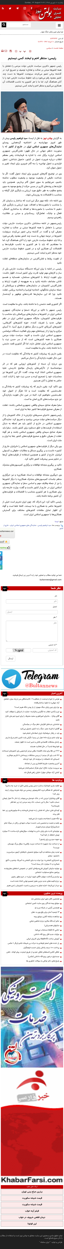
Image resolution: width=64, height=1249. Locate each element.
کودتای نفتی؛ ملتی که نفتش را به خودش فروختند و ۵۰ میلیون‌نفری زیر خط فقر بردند (30, 812)
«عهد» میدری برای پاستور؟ (49, 839)
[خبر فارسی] (32, 1126)
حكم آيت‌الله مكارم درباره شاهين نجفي (44, 921)
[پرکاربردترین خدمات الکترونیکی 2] (32, 1017)
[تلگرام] (32, 679)
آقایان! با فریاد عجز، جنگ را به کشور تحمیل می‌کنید (39, 728)
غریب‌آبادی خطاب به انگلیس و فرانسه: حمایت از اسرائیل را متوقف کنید (32, 711)
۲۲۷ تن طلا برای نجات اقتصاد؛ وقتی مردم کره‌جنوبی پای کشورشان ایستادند (30, 750)
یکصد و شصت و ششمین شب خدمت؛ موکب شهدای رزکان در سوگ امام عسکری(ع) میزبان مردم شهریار (31, 825)
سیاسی (49, 48)
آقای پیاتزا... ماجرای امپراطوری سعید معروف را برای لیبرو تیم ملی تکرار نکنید (32, 718)
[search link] (4, 24)
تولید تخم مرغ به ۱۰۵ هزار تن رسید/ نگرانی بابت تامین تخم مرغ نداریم (32, 737)
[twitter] (10, 8)
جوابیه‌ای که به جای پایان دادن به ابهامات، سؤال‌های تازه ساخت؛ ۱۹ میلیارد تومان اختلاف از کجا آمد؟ (30, 833)
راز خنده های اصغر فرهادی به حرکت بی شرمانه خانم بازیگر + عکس (33, 943)
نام (56, 596)
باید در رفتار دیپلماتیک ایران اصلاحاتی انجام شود (41, 733)
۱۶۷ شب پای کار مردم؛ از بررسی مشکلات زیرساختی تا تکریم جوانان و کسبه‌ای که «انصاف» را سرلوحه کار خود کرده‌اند (33, 757)
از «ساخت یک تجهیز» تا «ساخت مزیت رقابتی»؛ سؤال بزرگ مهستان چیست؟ (33, 845)
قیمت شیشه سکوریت (32, 1198)
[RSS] (3, 8)
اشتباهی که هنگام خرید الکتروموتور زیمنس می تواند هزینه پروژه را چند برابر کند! (32, 792)
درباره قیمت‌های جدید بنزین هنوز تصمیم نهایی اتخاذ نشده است (34, 881)
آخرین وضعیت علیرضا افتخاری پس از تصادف (41, 763)
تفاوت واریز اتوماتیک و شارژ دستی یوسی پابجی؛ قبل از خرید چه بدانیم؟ (32, 785)
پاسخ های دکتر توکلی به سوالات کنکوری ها (42, 960)
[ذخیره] (11, 51)
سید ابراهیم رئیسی (44, 525)
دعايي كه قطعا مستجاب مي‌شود (47, 929)
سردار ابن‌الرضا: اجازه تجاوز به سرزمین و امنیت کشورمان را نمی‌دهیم (33, 885)
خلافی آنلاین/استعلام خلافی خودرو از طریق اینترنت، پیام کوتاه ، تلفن (32, 952)
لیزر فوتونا (32, 1224)
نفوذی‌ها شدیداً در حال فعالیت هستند (44, 746)
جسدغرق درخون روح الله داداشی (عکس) (43, 956)
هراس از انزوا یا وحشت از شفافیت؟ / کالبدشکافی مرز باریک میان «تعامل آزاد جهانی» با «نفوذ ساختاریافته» (31, 701)
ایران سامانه (44, 1242)
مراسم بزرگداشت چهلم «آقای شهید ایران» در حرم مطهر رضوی (35, 876)
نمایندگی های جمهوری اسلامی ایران (23, 525)
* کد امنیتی (53, 645)
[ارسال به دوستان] (5, 51)
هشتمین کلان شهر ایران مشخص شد (45, 898)
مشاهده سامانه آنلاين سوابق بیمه (46, 916)
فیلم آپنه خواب (32, 1211)
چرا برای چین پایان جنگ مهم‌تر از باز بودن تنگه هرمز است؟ (40, 31)
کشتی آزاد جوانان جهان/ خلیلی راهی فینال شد (41, 772)
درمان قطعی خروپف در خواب (32, 1217)
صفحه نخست (58, 48)
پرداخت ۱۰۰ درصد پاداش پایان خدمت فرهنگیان (41, 947)
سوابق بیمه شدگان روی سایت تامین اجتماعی (42, 903)
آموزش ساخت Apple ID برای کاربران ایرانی (43, 938)
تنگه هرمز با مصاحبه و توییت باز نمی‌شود (44, 818)
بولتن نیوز (47, 138)
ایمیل (55, 606)
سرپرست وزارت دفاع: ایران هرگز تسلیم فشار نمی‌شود (38, 768)
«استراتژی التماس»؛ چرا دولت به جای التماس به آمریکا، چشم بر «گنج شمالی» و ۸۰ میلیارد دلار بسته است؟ (32, 862)
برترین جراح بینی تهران (32, 1192)
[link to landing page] (47, 13)
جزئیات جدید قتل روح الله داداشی (46, 934)
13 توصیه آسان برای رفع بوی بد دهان (45, 912)
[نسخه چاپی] (2, 51)
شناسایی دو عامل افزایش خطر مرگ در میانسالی (41, 724)
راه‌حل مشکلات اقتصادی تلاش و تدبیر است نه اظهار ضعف (37, 742)
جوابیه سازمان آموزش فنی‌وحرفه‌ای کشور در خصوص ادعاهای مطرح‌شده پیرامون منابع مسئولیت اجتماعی (31, 870)
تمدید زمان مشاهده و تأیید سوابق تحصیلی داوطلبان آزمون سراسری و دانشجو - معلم (33, 854)
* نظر (55, 617)
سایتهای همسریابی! (51, 925)
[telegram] (17, 8)
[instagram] (25, 8)
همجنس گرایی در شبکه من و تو (47, 907)
